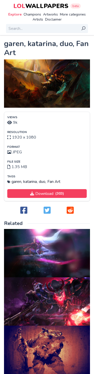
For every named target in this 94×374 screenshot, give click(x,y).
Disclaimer (53, 19)
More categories (73, 14)
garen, (17, 181)
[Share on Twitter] (47, 210)
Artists (38, 19)
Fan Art (53, 181)
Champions (32, 14)
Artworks (50, 14)
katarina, (30, 181)
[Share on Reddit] (70, 210)
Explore (15, 14)
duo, (42, 181)
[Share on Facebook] (23, 210)
